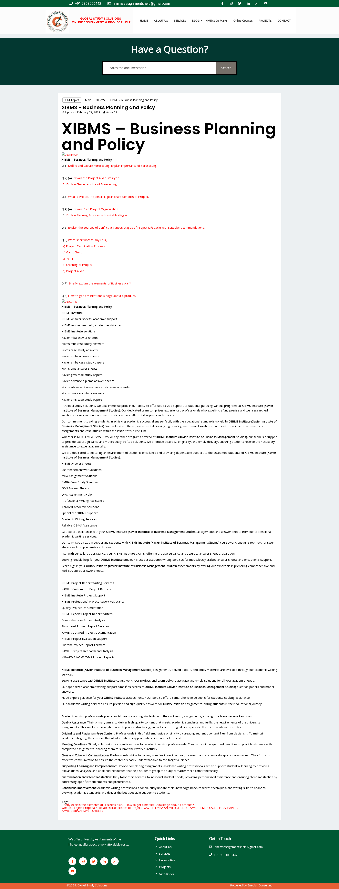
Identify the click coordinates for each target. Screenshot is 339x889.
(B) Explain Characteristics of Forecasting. (89, 184)
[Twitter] (240, 3)
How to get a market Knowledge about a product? (101, 296)
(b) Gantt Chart (72, 252)
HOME (144, 20)
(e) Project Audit (73, 271)
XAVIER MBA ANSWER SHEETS (82, 811)
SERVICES (180, 20)
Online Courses (243, 20)
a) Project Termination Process (84, 246)
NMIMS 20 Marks (216, 20)
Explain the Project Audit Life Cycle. (96, 178)
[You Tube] (266, 3)
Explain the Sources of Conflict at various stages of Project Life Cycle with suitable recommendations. (136, 227)
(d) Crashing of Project (77, 265)
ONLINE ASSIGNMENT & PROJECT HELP (101, 22)
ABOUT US (161, 20)
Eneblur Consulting (260, 885)
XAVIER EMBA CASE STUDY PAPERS (214, 808)
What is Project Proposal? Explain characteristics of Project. (108, 197)
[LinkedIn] (248, 3)
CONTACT (284, 20)
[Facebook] (222, 3)
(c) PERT (67, 258)
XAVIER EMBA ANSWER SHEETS (166, 808)
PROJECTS (265, 20)
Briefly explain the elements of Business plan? (99, 283)
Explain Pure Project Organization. (95, 209)
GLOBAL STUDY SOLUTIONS (100, 19)
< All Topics (72, 100)
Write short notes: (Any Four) (87, 240)
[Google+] (257, 3)
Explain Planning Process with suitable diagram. (98, 215)
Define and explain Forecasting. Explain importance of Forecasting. (112, 165)
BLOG (196, 20)
